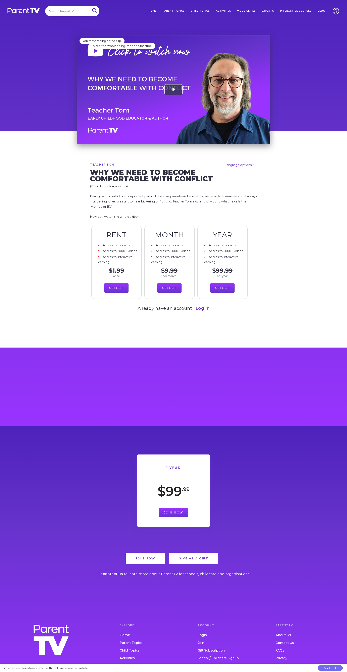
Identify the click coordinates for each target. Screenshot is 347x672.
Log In (203, 308)
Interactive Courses (296, 10)
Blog (321, 10)
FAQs (280, 650)
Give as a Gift (193, 558)
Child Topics (200, 10)
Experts (268, 10)
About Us (283, 635)
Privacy (281, 658)
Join (201, 643)
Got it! (330, 668)
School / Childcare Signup (218, 658)
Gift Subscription (211, 650)
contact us (113, 574)
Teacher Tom (102, 164)
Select (116, 288)
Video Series (246, 10)
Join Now (173, 512)
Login (202, 635)
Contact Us (285, 643)
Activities (223, 10)
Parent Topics (174, 10)
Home (153, 10)
